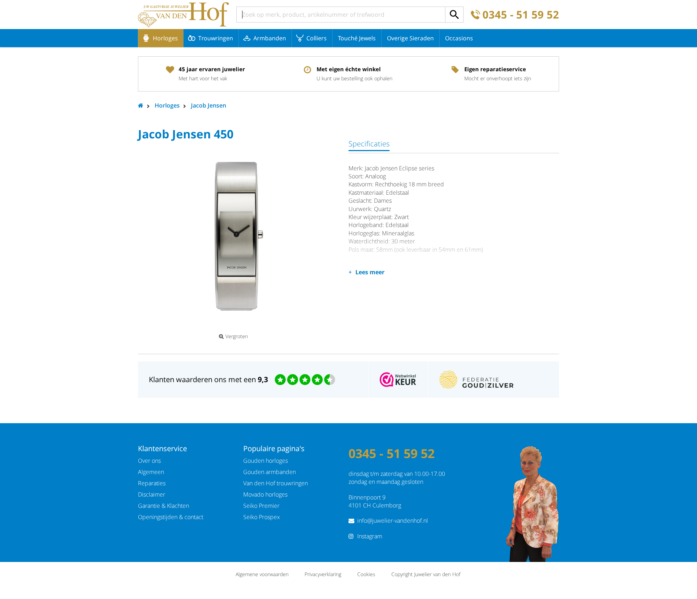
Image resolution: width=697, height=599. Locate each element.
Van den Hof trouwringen (275, 483)
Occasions (459, 38)
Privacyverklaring (323, 574)
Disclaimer (151, 494)
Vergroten (236, 336)
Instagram (369, 536)
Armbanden (269, 38)
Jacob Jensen (208, 105)
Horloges (165, 38)
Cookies (366, 574)
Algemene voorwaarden (262, 574)
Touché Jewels (357, 38)
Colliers (316, 38)
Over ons (149, 461)
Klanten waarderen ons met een (208, 379)
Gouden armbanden (269, 472)
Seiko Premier (261, 506)
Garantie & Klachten (163, 506)
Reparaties (152, 483)
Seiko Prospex (261, 517)
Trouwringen (215, 38)
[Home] (183, 14)
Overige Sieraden (410, 38)
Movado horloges (265, 494)
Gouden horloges (265, 461)
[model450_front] (236, 236)
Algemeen (151, 472)
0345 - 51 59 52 (520, 14)
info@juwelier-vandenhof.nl (392, 521)
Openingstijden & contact (170, 517)
